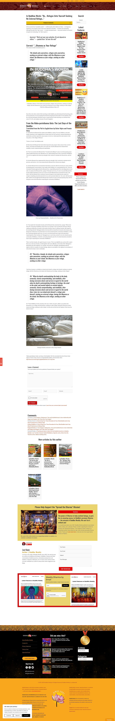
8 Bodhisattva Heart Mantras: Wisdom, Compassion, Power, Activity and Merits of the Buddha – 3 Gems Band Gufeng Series (81, 137)
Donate (90, 6)
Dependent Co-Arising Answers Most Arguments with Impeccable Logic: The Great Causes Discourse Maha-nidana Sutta (62, 650)
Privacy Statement (26, 646)
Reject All (17, 715)
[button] (94, 6)
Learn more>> (80, 189)
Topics (71, 6)
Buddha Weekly (29, 702)
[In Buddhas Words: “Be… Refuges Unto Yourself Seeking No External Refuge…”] (65, 456)
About (77, 6)
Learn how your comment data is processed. (56, 405)
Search (81, 20)
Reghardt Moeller (32, 427)
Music (54, 6)
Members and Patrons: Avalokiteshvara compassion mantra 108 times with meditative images (62, 660)
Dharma (64, 6)
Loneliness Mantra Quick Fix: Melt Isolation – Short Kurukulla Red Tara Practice (81, 158)
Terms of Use (25, 649)
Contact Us (24, 643)
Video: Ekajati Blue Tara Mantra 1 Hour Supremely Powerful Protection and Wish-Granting (61, 640)
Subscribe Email (26, 652)
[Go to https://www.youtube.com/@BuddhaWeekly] (32, 667)
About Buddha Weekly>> (36, 691)
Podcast (59, 6)
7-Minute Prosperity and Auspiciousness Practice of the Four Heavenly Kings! (60, 666)
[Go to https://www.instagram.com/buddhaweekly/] (29, 667)
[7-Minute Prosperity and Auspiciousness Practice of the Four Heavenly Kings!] (46, 669)
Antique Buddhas (32, 424)
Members (84, 6)
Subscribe (65, 585)
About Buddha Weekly (27, 640)
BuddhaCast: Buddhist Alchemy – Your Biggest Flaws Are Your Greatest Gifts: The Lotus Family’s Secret (81, 47)
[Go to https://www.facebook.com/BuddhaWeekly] (26, 667)
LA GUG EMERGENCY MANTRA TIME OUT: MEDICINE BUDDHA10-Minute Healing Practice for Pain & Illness (81, 75)
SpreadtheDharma (81, 692)
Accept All (26, 715)
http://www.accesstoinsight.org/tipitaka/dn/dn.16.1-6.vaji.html (40, 359)
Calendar (48, 6)
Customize (9, 715)
